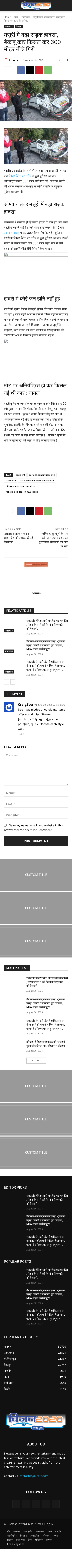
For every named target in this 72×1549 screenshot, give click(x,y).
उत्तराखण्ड (26, 17)
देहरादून (18, 26)
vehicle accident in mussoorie (22, 491)
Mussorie (11, 480)
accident (20, 474)
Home (7, 17)
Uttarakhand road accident (20, 486)
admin (16, 59)
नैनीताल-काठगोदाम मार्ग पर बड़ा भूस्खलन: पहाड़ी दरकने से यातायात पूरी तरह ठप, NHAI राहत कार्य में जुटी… (46, 645)
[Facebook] (21, 70)
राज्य (16, 17)
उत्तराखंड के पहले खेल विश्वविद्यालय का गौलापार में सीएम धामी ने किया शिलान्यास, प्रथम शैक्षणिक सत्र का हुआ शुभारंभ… (45, 665)
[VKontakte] (56, 1504)
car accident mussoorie (42, 474)
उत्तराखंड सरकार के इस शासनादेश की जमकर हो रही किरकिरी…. (18, 538)
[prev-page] (6, 682)
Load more (35, 1060)
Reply (21, 734)
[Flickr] (36, 1504)
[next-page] (12, 682)
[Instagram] (46, 1504)
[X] (30, 70)
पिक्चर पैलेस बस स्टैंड (19, 176)
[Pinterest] (39, 70)
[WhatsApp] (48, 70)
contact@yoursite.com (34, 1476)
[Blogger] (16, 1504)
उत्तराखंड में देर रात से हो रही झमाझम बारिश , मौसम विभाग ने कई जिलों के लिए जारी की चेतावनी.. (47, 624)
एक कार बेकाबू (11, 233)
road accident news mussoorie (37, 480)
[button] (6, 5)
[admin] (6, 60)
